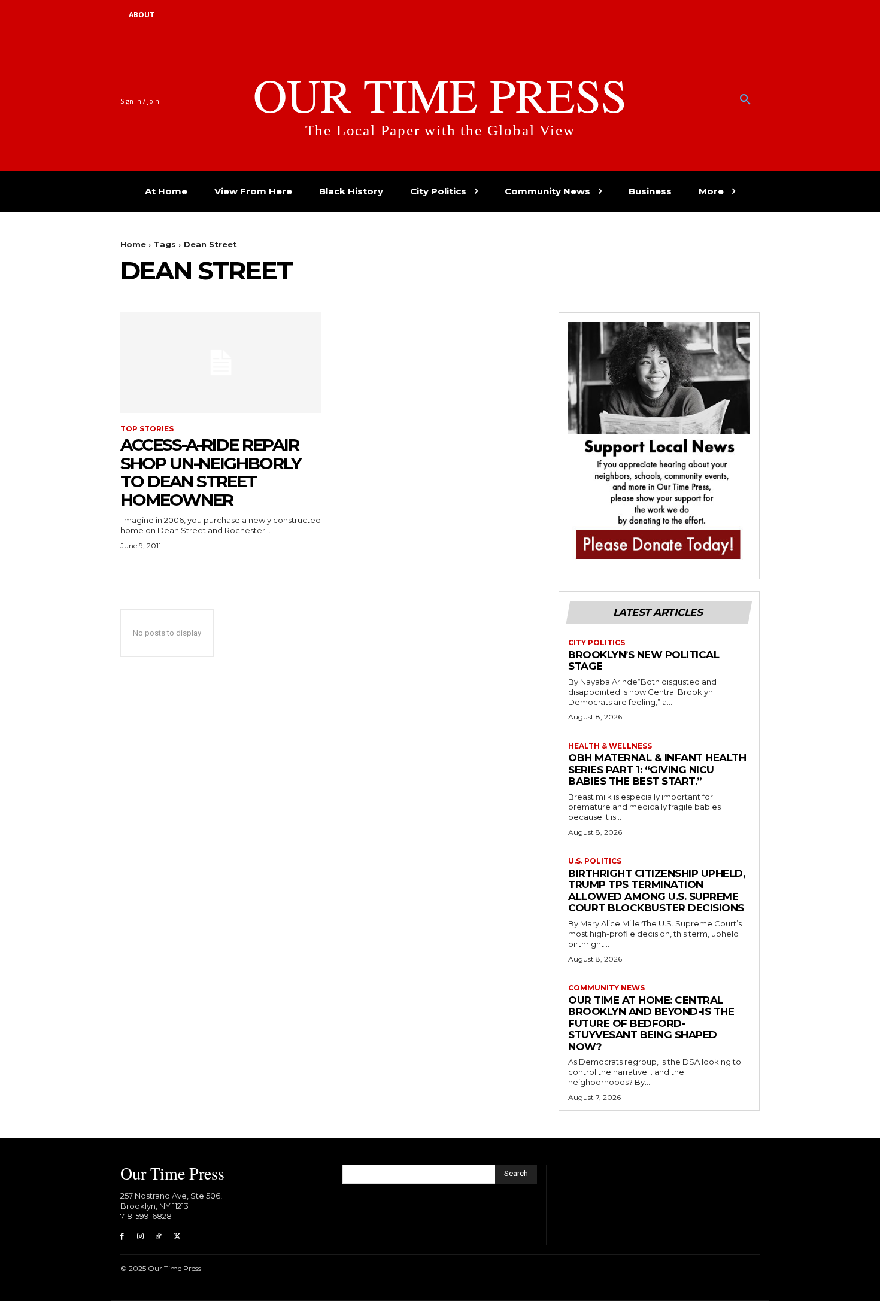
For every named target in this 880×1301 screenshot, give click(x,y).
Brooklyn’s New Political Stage (643, 661)
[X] (177, 1236)
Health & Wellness (610, 746)
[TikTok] (159, 1236)
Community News (606, 988)
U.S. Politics (594, 861)
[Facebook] (122, 1236)
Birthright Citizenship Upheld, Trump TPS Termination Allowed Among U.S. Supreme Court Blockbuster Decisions (656, 890)
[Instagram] (140, 1236)
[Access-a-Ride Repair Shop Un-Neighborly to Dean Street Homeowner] (220, 362)
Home (133, 244)
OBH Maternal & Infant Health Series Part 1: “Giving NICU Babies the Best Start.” (657, 769)
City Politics (596, 643)
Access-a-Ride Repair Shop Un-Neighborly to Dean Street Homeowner (210, 472)
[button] (745, 100)
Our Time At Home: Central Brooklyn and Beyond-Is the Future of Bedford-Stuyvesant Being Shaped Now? (651, 1023)
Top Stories (147, 429)
